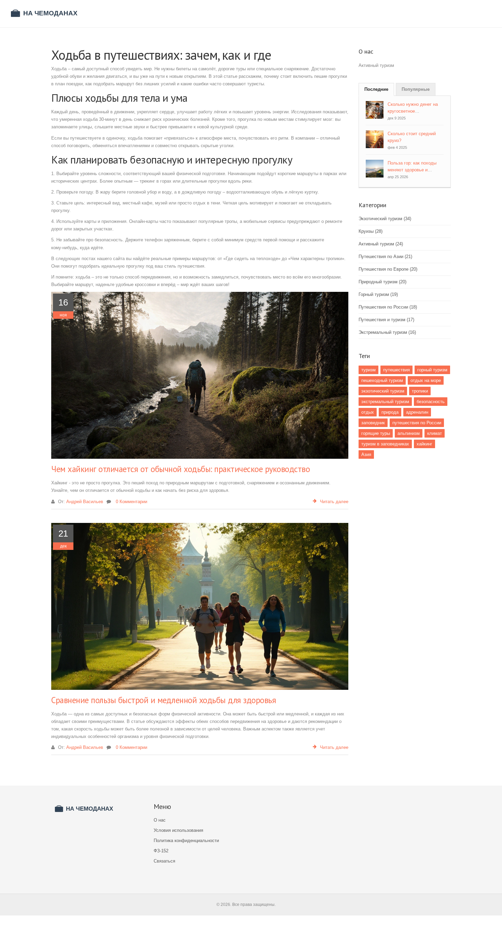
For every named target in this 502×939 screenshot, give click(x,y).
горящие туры (375, 433)
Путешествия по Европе (388, 269)
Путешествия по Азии (385, 256)
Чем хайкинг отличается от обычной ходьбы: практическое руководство (180, 469)
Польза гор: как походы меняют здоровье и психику (412, 169)
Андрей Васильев (84, 501)
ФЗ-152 (161, 850)
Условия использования (178, 830)
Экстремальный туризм (387, 332)
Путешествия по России (388, 307)
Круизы (370, 231)
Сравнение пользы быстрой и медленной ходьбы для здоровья (163, 700)
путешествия (396, 369)
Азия (366, 454)
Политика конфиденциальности (186, 840)
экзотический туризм (382, 391)
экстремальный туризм (385, 401)
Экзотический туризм (385, 218)
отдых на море (425, 380)
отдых (367, 412)
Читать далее (334, 501)
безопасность (431, 401)
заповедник (373, 422)
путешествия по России (416, 422)
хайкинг (424, 443)
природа (390, 412)
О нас (160, 820)
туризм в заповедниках (385, 443)
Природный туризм (382, 281)
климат (434, 433)
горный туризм (432, 369)
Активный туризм (381, 243)
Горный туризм (378, 294)
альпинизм (409, 433)
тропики (420, 391)
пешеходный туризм (382, 380)
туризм (368, 369)
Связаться (164, 861)
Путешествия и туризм (386, 319)
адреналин (417, 412)
